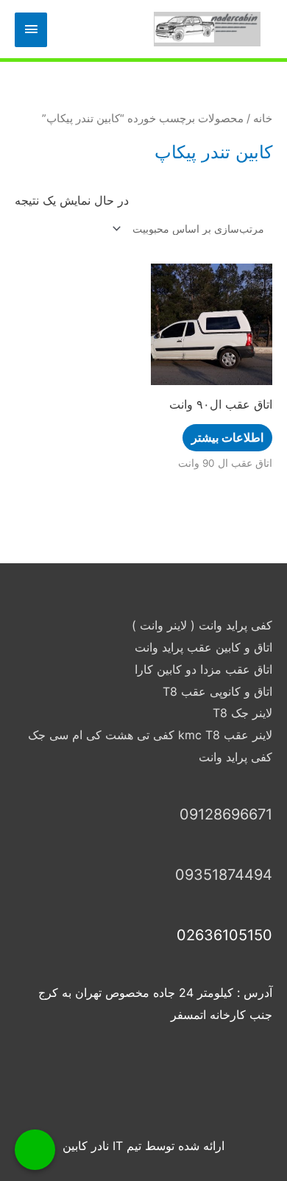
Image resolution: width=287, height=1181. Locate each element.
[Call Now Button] (35, 1149)
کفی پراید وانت (235, 757)
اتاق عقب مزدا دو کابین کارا (203, 669)
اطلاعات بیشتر (227, 437)
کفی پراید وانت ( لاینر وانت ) (202, 625)
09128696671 (226, 814)
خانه (262, 118)
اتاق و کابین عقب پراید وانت (203, 647)
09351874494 (223, 875)
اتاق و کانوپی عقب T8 (217, 691)
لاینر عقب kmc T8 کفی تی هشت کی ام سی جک (150, 734)
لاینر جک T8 (242, 712)
